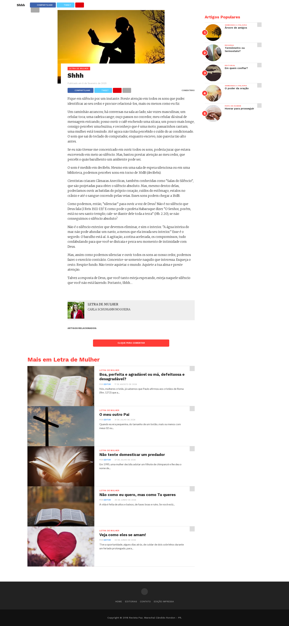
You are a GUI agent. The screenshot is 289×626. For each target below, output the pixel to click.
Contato (145, 601)
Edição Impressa (164, 601)
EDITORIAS (131, 601)
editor (107, 384)
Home (118, 601)
